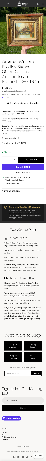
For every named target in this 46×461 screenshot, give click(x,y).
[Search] (8, 3)
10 (31, 51)
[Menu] (3, 4)
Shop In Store (33, 357)
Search (36, 373)
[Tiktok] (27, 457)
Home (4, 432)
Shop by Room (32, 345)
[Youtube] (23, 457)
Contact (5, 440)
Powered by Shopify (32, 451)
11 (33, 51)
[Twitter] (31, 457)
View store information (13, 183)
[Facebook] (14, 457)
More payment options (23, 173)
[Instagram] (18, 457)
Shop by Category (13, 345)
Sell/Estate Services (9, 437)
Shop (4, 434)
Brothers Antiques (19, 451)
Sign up (23, 408)
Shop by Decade (13, 357)
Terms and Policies (23, 446)
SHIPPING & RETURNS (11, 191)
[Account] (37, 3)
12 (35, 51)
